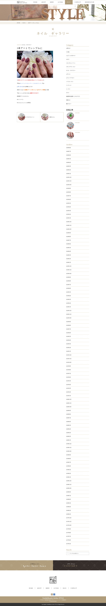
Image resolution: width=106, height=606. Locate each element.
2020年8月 (68, 414)
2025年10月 (68, 184)
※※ (30, 80)
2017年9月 (68, 529)
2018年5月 (68, 503)
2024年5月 (68, 247)
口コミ (67, 92)
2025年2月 (68, 214)
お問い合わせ (20, 86)
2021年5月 (68, 380)
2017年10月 (68, 525)
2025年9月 (68, 188)
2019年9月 (68, 454)
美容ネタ (68, 100)
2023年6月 (68, 288)
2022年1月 (68, 351)
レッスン (68, 89)
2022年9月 (68, 321)
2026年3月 (68, 166)
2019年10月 (68, 451)
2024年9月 (68, 232)
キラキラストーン (30, 117)
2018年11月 (68, 484)
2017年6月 (68, 540)
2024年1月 (68, 262)
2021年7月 (68, 373)
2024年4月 (68, 251)
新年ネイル (52, 117)
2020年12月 (68, 399)
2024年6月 (68, 243)
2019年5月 (68, 469)
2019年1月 (68, 477)
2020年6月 (68, 421)
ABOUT (43, 2)
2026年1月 (68, 173)
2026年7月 (68, 151)
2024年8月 (68, 236)
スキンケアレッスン (70, 66)
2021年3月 (68, 388)
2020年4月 (68, 429)
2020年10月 (68, 406)
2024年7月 (68, 240)
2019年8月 (68, 458)
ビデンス (68, 74)
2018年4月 (68, 506)
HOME (35, 2)
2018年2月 (68, 514)
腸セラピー (68, 103)
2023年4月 (68, 295)
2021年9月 (68, 366)
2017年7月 (68, 536)
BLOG (69, 2)
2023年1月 (68, 306)
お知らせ (68, 48)
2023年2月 (68, 303)
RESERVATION (89, 2)
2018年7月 (68, 495)
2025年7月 (68, 195)
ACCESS (60, 2)
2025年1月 (68, 218)
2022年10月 (68, 317)
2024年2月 (68, 258)
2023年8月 (68, 280)
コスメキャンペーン (70, 63)
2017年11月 (68, 521)
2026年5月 (68, 158)
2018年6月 (68, 499)
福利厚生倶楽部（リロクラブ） (73, 96)
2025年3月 (68, 210)
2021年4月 (68, 384)
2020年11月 (68, 403)
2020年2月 (68, 436)
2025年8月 (68, 192)
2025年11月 (68, 181)
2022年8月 (68, 325)
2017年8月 (68, 532)
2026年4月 (68, 162)
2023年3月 (68, 299)
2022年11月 (68, 314)
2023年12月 (68, 266)
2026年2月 (68, 169)
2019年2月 (68, 473)
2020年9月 (68, 410)
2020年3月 (68, 432)
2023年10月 (68, 273)
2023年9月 (68, 277)
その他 (67, 51)
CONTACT (78, 2)
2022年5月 (68, 336)
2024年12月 (68, 221)
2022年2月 (68, 347)
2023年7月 (68, 284)
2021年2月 (68, 392)
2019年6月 (68, 466)
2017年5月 (68, 543)
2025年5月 (68, 203)
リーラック (68, 85)
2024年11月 (68, 225)
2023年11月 (68, 269)
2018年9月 (68, 492)
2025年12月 (68, 177)
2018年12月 (68, 480)
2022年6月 (68, 332)
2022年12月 (68, 310)
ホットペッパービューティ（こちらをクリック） (31, 83)
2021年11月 (68, 358)
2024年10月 (68, 229)
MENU (52, 2)
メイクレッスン (69, 81)
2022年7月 (68, 329)
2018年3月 (68, 510)
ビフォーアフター (70, 77)
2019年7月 (68, 462)
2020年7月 (68, 417)
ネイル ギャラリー (70, 70)
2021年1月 (68, 395)
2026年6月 (68, 155)
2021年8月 (68, 369)
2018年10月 (68, 488)
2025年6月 (68, 199)
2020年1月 (68, 440)
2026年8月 (68, 147)
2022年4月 (68, 340)
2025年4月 (68, 206)
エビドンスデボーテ (70, 55)
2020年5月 (68, 425)
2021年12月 (68, 355)
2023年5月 (68, 292)
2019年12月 (68, 443)
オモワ (67, 59)
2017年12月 (68, 517)
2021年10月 (68, 362)
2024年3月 (68, 255)
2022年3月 (68, 343)
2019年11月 (68, 447)
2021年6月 (68, 377)
